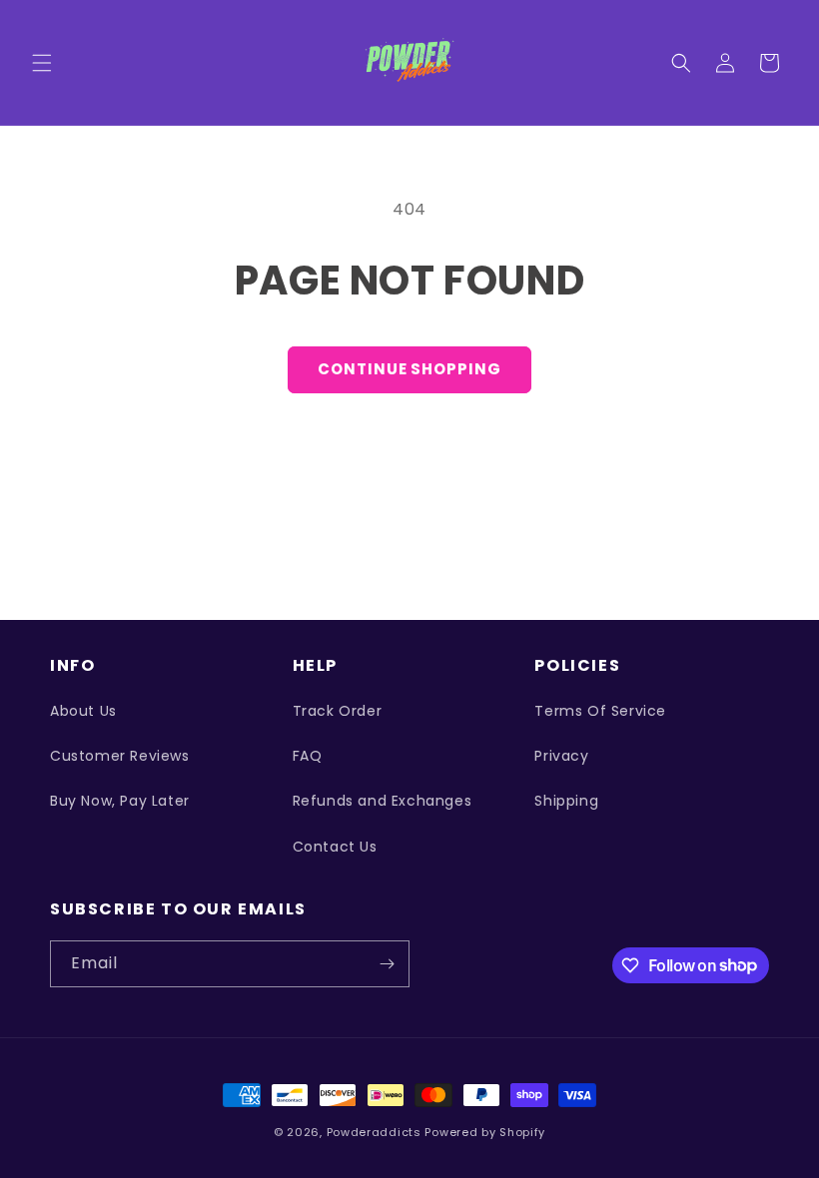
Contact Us (335, 847)
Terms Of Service (600, 711)
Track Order (338, 711)
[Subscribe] (387, 963)
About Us (83, 711)
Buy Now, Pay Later (120, 801)
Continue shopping (409, 368)
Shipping (566, 801)
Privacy (561, 756)
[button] (42, 63)
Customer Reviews (120, 756)
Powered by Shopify (484, 1132)
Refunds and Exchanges (382, 801)
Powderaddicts (374, 1132)
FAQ (308, 756)
